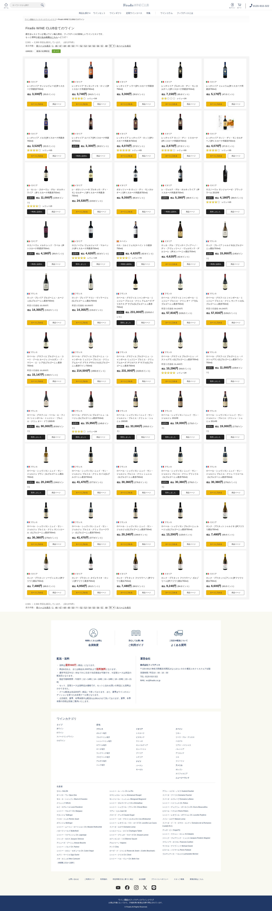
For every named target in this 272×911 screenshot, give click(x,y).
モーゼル (139, 770)
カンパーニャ (141, 749)
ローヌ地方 (100, 749)
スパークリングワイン (65, 737)
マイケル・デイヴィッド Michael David (177, 846)
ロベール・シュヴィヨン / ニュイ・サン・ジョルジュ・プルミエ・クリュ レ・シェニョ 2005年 (135, 418)
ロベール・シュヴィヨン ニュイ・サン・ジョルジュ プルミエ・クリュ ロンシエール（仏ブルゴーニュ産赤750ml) (45, 529)
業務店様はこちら (196, 879)
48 (64, 46)
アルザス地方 (101, 761)
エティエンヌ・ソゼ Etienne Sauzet (123, 839)
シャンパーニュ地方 (104, 741)
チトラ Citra (114, 847)
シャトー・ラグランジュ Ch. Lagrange (71, 835)
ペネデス (179, 741)
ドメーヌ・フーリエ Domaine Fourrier (177, 795)
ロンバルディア (142, 745)
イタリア (139, 729)
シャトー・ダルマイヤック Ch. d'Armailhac (126, 803)
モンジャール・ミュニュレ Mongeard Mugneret (128, 799)
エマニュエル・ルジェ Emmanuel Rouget (125, 795)
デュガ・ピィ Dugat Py (171, 830)
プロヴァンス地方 (103, 757)
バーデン (139, 766)
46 (56, 46)
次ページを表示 (124, 46)
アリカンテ (180, 753)
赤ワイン (60, 729)
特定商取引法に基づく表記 (123, 879)
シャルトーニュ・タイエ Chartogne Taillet (126, 831)
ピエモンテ (140, 737)
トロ (177, 757)
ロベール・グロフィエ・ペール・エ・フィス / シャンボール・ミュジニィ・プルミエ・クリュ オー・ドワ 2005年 (46, 418)
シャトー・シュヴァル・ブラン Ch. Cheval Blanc (128, 807)
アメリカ (179, 765)
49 (69, 46)
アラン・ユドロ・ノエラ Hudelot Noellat (178, 791)
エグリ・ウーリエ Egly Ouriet (68, 855)
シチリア (139, 757)
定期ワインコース (134, 13)
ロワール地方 (101, 745)
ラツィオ (139, 741)
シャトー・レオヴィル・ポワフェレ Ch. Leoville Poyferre (184, 815)
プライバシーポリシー (159, 879)
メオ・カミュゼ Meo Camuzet (68, 859)
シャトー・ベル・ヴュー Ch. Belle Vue (124, 859)
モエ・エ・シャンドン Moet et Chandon (72, 799)
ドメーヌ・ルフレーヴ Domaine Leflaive (178, 799)
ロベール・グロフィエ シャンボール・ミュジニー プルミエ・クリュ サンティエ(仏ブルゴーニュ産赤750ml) (225, 301)
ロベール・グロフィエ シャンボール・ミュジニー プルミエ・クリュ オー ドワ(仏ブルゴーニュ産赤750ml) (179, 301)
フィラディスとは (185, 13)
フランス (99, 729)
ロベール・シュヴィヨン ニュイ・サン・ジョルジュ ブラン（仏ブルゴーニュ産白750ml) (45, 474)
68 (106, 46)
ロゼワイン (61, 741)
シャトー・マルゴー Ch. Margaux (69, 811)
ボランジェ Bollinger (65, 823)
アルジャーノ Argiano (118, 843)
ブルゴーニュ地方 (103, 737)
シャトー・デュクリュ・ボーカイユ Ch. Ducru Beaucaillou (185, 807)
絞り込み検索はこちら (48, 37)
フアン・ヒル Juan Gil (118, 811)
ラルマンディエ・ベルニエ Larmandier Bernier (180, 854)
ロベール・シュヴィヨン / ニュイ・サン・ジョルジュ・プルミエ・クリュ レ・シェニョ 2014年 (225, 418)
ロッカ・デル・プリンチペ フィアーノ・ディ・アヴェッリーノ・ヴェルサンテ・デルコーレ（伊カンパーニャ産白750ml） (180, 248)
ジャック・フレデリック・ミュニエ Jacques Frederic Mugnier (186, 838)
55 (94, 46)
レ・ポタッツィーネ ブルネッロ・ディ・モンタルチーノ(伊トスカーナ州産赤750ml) (90, 192)
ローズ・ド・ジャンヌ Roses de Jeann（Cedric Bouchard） (133, 851)
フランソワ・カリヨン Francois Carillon (177, 842)
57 (102, 46)
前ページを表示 (43, 46)
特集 (148, 13)
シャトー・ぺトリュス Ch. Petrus (175, 803)
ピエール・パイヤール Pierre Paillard (176, 850)
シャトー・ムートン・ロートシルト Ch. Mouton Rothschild (79, 827)
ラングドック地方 (103, 753)
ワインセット (99, 13)
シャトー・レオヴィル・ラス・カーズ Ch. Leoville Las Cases (133, 823)
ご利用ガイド (89, 879)
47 (60, 46)
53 (85, 46)
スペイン (179, 729)
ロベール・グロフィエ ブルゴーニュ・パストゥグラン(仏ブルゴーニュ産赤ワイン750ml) (224, 359)
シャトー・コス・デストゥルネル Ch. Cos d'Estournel (130, 819)
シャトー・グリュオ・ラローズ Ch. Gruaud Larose (129, 835)
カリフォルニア (182, 774)
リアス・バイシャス (183, 745)
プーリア (139, 753)
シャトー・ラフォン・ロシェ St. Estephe (178, 834)
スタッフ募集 (179, 879)
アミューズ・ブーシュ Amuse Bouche (71, 843)
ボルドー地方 (101, 733)
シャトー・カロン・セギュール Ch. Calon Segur (75, 851)
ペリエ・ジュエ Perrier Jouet (68, 819)
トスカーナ (140, 733)
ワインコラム (167, 13)
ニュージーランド (182, 778)
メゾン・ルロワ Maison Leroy (173, 819)
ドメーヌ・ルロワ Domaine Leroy (122, 827)
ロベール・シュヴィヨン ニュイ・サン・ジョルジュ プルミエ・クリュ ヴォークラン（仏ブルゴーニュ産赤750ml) (90, 529)
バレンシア (180, 749)
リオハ (178, 733)
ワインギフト (116, 13)
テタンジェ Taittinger (65, 815)
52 (81, 46)
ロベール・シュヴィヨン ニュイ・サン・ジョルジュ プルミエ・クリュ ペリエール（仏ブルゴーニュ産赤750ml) (224, 474)
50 (73, 46)
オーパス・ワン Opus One (67, 795)
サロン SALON (62, 791)
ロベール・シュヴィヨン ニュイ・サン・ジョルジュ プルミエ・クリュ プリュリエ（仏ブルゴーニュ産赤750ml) (179, 474)
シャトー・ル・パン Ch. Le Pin (121, 791)
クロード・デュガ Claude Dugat (122, 815)
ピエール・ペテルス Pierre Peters (175, 811)
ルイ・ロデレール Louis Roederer (70, 807)
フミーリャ (180, 761)
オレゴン (179, 770)
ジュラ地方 (100, 765)
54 (90, 46)
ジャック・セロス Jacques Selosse (70, 839)
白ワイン (60, 733)
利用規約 (103, 879)
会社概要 (142, 879)
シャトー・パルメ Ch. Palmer (68, 847)
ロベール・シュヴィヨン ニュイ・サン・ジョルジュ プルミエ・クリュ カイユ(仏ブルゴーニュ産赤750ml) (91, 474)
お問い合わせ (74, 879)
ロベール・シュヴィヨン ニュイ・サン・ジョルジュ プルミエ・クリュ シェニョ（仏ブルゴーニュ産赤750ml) (135, 474)
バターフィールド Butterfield (67, 831)
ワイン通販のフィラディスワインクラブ (40, 19)
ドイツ (138, 761)
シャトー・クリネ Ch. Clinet (120, 855)
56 (98, 46)
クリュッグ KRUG (64, 803)
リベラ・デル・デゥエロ (185, 737)
